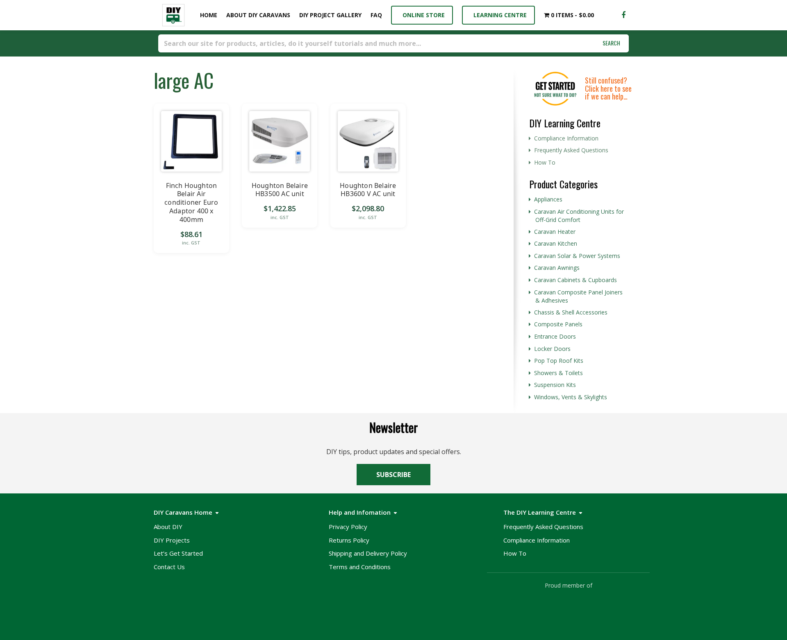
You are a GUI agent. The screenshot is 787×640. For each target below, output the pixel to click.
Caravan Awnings (557, 267)
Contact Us (169, 567)
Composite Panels (558, 324)
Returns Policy (349, 540)
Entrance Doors (555, 336)
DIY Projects (172, 540)
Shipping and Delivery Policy (368, 553)
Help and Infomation (360, 512)
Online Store (422, 15)
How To (544, 162)
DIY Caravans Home (183, 512)
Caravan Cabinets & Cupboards (575, 280)
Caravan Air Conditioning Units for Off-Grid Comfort (579, 216)
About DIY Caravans (258, 15)
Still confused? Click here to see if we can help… (608, 88)
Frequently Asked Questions (571, 150)
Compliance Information (566, 138)
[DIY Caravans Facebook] (623, 15)
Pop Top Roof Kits (558, 360)
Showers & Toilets (558, 373)
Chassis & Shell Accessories (570, 312)
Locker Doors (552, 349)
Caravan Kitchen (555, 243)
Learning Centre (498, 15)
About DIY (168, 526)
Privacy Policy (348, 526)
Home (207, 15)
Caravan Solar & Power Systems (577, 256)
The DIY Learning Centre (539, 512)
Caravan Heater (554, 231)
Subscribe (393, 474)
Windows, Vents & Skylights (570, 397)
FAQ (376, 15)
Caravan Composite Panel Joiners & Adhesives (578, 296)
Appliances (548, 199)
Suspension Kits (555, 385)
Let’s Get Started (178, 553)
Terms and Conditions (360, 567)
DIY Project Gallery (330, 15)
